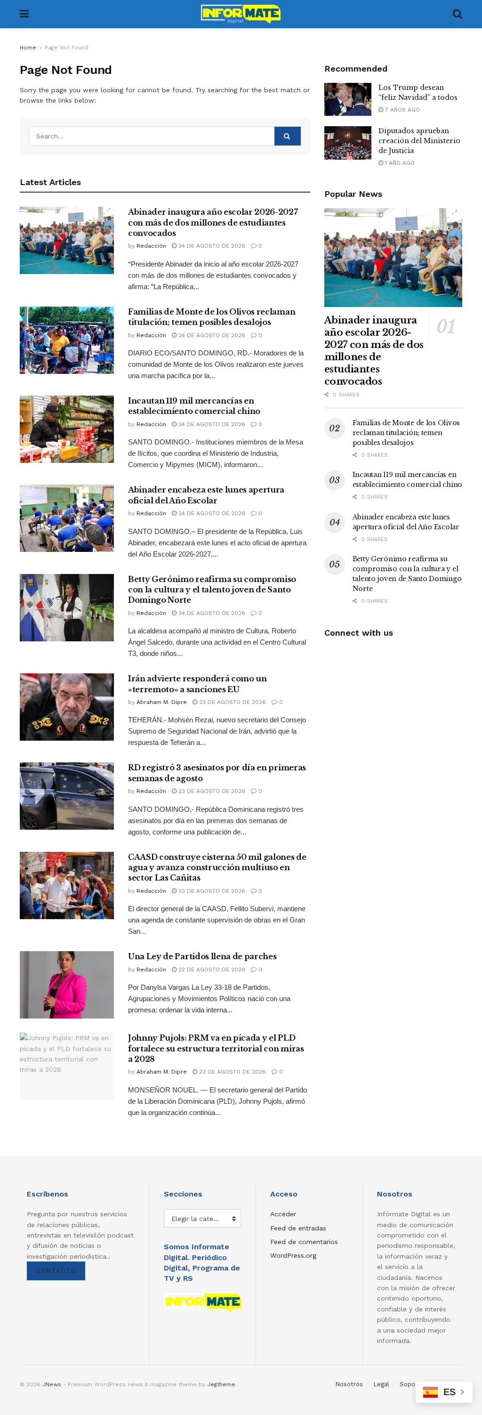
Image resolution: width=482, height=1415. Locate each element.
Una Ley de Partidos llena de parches (202, 956)
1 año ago (399, 163)
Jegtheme (221, 1384)
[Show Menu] (24, 14)
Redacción (151, 246)
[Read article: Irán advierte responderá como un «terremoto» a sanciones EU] (67, 707)
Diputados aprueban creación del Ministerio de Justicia (419, 141)
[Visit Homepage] (241, 14)
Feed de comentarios (304, 1241)
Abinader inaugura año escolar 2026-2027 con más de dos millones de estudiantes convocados (213, 222)
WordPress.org (293, 1255)
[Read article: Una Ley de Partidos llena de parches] (67, 985)
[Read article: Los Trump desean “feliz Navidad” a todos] (347, 100)
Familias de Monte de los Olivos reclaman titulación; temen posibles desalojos (406, 433)
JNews (51, 1384)
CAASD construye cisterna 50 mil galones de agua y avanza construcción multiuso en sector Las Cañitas (217, 867)
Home (28, 47)
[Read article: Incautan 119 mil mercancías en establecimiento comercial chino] (67, 429)
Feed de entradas (298, 1228)
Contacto (56, 1270)
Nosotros (349, 1384)
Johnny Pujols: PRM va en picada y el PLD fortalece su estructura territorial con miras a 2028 (216, 1048)
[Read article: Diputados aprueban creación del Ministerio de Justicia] (347, 143)
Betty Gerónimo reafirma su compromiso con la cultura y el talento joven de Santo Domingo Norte (212, 589)
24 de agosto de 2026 (211, 246)
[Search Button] (457, 14)
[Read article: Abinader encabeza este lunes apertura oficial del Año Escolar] (67, 518)
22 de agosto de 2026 (211, 969)
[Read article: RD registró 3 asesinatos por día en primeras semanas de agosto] (67, 796)
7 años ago (401, 109)
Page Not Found (66, 47)
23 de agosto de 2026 (231, 702)
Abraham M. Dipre (162, 702)
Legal (381, 1384)
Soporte (412, 1384)
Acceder (283, 1214)
